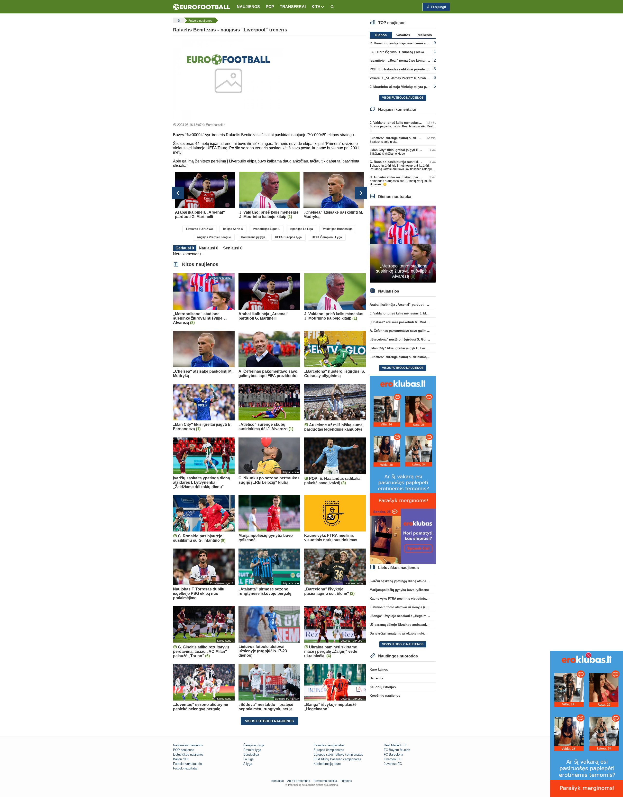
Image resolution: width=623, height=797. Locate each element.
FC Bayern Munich (397, 750)
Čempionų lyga (253, 745)
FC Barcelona (393, 754)
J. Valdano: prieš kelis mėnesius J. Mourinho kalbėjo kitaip (414, 122)
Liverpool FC (393, 759)
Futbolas (346, 781)
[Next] (361, 193)
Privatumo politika (325, 781)
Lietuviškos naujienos (188, 754)
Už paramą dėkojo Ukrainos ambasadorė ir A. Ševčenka (411, 624)
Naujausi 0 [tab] (208, 248)
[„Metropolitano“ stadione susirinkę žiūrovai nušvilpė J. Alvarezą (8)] (403, 244)
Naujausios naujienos (188, 745)
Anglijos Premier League (214, 237)
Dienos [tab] (381, 35)
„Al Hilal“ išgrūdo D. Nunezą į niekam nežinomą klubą (411, 52)
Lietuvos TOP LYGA (199, 229)
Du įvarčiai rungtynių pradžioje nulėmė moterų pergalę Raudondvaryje (423, 633)
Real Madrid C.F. (395, 745)
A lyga (247, 764)
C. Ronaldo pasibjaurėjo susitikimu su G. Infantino (408, 43)
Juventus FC (393, 764)
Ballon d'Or (180, 759)
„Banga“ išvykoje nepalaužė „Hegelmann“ (402, 616)
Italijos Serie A (233, 229)
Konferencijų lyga (253, 237)
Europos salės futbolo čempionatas (338, 754)
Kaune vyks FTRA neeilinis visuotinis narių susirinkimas (412, 598)
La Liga (248, 759)
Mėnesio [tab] (425, 35)
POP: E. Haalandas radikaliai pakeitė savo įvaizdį (407, 69)
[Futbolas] (178, 20)
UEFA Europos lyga (288, 237)
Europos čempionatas (328, 750)
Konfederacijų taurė (327, 764)
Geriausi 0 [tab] (184, 248)
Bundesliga (251, 754)
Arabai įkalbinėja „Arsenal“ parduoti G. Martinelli (407, 304)
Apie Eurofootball (298, 781)
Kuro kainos (379, 669)
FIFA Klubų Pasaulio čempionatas (337, 759)
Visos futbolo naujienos (269, 721)
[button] (318, 7)
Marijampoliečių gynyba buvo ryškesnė (399, 590)
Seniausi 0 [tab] (232, 248)
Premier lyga (252, 750)
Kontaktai (277, 781)
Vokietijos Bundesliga (338, 229)
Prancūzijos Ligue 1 (266, 229)
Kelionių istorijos (383, 687)
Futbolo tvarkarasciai (187, 764)
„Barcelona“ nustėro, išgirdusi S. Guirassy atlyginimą (410, 339)
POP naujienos (183, 750)
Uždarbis (376, 678)
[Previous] (178, 193)
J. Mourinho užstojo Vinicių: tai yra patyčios (403, 87)
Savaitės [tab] (403, 35)
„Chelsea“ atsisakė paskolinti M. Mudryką (401, 322)
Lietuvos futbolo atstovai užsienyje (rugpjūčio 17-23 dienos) (415, 607)
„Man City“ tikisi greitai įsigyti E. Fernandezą (404, 150)
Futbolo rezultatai (185, 768)
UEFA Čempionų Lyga (327, 237)
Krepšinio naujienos (385, 695)
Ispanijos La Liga (301, 229)
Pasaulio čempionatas (329, 745)
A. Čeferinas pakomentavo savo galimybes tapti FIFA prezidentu (418, 330)
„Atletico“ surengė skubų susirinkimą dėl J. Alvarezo (410, 138)
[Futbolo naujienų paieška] (332, 7)
